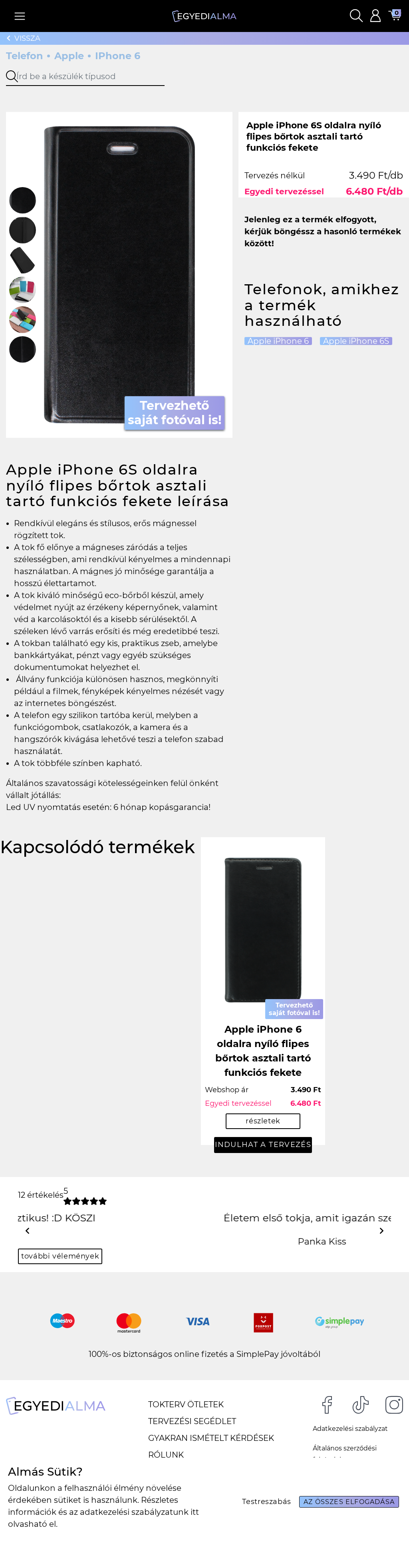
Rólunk (166, 1455)
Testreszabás (266, 1501)
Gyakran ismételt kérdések (211, 1438)
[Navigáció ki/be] (20, 16)
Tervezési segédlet (192, 1421)
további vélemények (60, 1256)
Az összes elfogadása (349, 1502)
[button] (356, 16)
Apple (69, 56)
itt (195, 1512)
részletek (263, 1121)
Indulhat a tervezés (263, 1144)
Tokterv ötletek (186, 1404)
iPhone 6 (117, 56)
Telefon (24, 56)
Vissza (27, 38)
